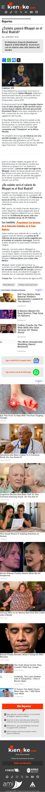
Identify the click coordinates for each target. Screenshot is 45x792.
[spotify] (6, 12)
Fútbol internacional (28, 284)
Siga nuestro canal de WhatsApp (19, 372)
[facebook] (36, 12)
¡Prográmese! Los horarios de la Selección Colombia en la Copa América (21, 226)
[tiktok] (11, 12)
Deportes (7, 21)
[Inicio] (21, 6)
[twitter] (21, 12)
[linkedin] (26, 12)
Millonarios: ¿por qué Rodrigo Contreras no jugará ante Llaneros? (23, 727)
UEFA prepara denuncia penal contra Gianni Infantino (21, 732)
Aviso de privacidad (22, 754)
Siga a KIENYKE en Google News (19, 360)
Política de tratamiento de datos (22, 758)
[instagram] (16, 12)
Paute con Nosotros (22, 763)
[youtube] (31, 12)
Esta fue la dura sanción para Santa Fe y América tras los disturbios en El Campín (23, 721)
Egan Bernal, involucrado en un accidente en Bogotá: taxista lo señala (23, 715)
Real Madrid (8, 284)
